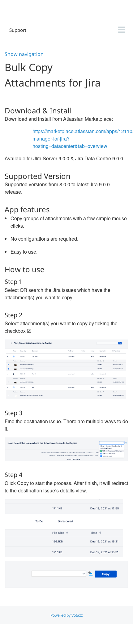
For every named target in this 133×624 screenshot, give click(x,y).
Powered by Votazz (66, 615)
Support (17, 30)
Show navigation (24, 54)
